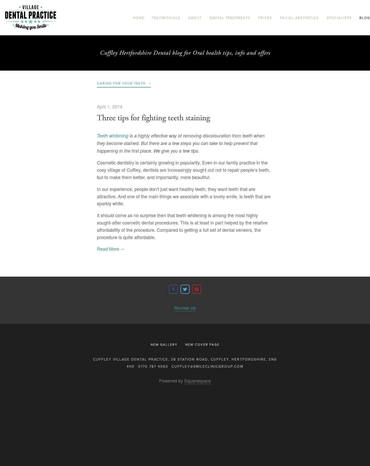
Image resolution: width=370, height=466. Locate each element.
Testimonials (166, 17)
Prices (265, 17)
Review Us (185, 307)
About (195, 17)
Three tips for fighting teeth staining (153, 118)
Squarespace (197, 380)
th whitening (116, 135)
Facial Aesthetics (299, 17)
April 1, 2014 (109, 106)
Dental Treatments (229, 17)
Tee (100, 135)
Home (138, 17)
